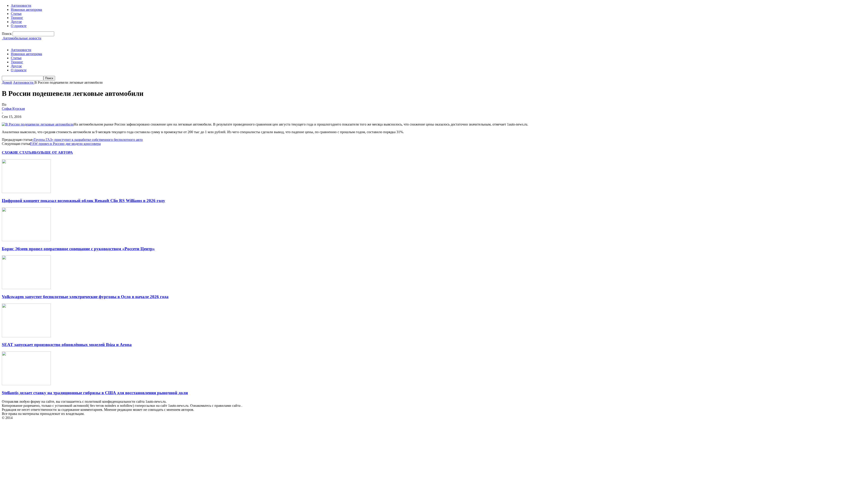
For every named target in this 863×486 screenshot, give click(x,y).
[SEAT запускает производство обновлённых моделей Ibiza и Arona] (26, 336)
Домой (7, 82)
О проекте (19, 26)
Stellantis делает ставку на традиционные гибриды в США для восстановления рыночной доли (95, 392)
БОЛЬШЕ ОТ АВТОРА (53, 152)
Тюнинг (17, 18)
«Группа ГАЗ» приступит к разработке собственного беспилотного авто (87, 140)
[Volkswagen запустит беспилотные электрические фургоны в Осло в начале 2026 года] (26, 288)
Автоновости (21, 5)
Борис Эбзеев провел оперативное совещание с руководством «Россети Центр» (78, 248)
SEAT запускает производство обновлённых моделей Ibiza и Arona (67, 344)
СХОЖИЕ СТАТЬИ (18, 152)
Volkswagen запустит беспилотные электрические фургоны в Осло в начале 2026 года (85, 296)
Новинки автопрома (26, 9)
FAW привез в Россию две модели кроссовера (65, 144)
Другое (16, 22)
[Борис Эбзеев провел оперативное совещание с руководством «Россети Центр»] (26, 240)
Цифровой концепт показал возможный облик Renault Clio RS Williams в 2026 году (83, 200)
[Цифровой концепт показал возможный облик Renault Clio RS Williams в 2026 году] (26, 192)
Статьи (16, 14)
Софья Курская (13, 108)
